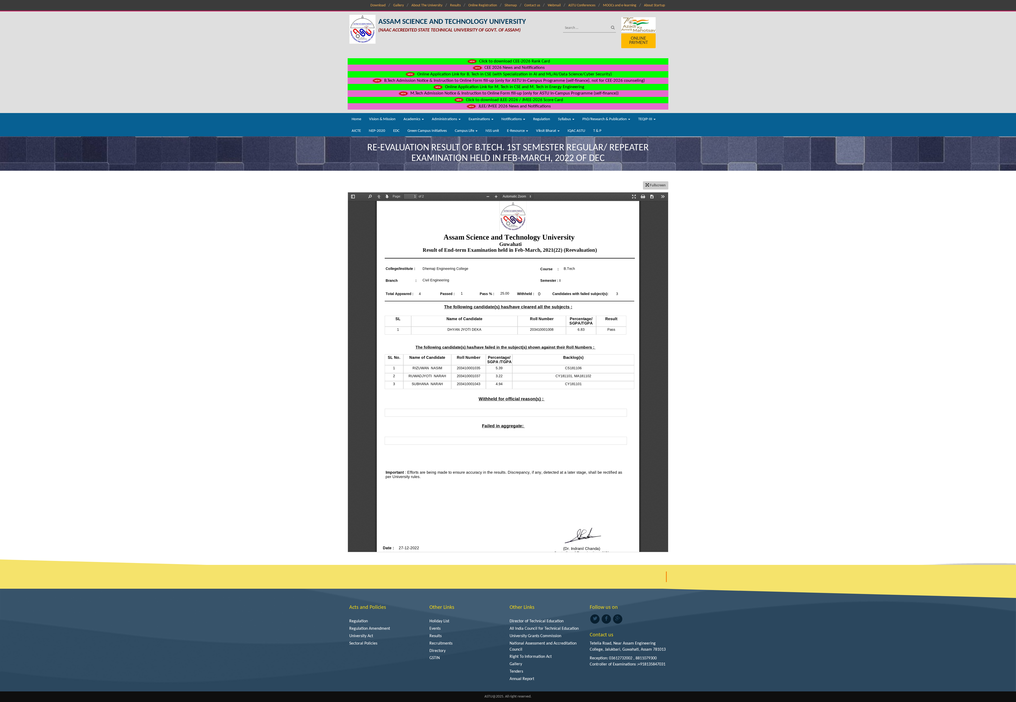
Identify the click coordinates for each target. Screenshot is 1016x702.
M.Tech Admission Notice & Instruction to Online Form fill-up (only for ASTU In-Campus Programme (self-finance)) (514, 93)
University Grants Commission (535, 636)
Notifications (512, 119)
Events (435, 629)
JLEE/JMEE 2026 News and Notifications (514, 106)
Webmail (554, 5)
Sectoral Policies (363, 643)
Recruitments (440, 643)
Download (377, 5)
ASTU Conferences (581, 5)
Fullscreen (657, 185)
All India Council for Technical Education (544, 629)
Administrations (445, 119)
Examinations (480, 119)
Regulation (541, 119)
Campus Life (465, 131)
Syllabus (565, 119)
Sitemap (511, 5)
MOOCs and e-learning (619, 5)
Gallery (398, 5)
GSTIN (434, 658)
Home (356, 119)
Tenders (516, 671)
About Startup (654, 5)
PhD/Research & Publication (605, 119)
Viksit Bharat (546, 131)
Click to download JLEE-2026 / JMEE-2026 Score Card (514, 100)
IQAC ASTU (576, 131)
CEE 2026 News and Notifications (514, 67)
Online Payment (638, 40)
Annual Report (522, 679)
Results (455, 5)
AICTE (356, 131)
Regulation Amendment (369, 629)
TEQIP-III (645, 119)
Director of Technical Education (537, 621)
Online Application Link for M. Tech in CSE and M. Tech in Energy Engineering (514, 87)
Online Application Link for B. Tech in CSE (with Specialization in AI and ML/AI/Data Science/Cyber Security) (514, 74)
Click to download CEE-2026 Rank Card (514, 61)
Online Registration (482, 5)
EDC (396, 131)
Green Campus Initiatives (427, 131)
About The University (426, 5)
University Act (361, 636)
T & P (597, 131)
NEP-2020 (377, 131)
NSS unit (492, 131)
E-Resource (516, 131)
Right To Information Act (531, 657)
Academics (412, 119)
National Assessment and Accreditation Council (543, 646)
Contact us (532, 5)
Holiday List (439, 621)
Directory (437, 651)
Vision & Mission (382, 119)
